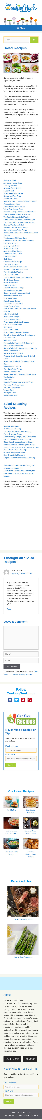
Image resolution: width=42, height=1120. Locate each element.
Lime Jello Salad (10, 285)
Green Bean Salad (11, 283)
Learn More (12, 1059)
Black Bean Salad (10, 199)
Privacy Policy (31, 1115)
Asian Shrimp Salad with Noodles (16, 332)
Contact (30, 1059)
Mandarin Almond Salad (13, 296)
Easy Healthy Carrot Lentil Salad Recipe (19, 222)
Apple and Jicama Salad (13, 183)
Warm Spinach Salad (11, 351)
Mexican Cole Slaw (11, 248)
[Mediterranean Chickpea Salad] (13, 828)
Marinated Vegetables (12, 387)
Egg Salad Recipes (11, 264)
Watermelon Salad (10, 395)
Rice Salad (8, 327)
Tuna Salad (8, 380)
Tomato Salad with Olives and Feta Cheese (20, 374)
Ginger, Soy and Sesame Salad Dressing (19, 458)
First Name (10, 754)
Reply (9, 609)
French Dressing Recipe (13, 434)
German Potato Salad (12, 319)
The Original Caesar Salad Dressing (17, 431)
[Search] (34, 40)
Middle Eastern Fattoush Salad (15, 267)
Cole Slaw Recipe (10, 243)
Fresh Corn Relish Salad (13, 254)
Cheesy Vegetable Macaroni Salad (17, 293)
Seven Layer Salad (11, 330)
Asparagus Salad (10, 186)
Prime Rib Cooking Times (23, 919)
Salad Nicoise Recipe (12, 301)
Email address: (11, 746)
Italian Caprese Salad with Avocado (17, 214)
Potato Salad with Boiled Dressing (16, 322)
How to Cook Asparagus (23, 957)
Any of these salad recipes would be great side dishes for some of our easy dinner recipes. (19, 473)
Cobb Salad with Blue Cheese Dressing (18, 241)
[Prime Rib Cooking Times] (22, 915)
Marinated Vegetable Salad (14, 385)
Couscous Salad (10, 256)
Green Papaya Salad (11, 306)
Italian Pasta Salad (11, 314)
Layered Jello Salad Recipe (14, 288)
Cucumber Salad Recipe (13, 262)
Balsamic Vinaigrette (11, 426)
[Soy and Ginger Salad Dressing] (32, 828)
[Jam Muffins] (13, 807)
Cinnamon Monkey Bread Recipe (30, 854)
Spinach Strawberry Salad (13, 353)
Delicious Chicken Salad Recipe (16, 228)
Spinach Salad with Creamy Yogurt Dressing (20, 348)
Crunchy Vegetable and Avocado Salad (18, 382)
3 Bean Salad (9, 191)
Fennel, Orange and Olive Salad (16, 269)
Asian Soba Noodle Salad (13, 304)
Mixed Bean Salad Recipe (13, 193)
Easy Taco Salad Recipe (13, 369)
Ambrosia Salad (10, 180)
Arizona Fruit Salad (11, 275)
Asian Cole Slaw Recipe (13, 251)
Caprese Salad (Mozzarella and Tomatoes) (20, 212)
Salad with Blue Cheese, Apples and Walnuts (20, 201)
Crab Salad (8, 259)
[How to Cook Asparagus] (22, 953)
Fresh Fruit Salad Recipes (13, 272)
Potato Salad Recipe (11, 317)
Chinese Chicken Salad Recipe (15, 230)
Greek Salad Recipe (11, 280)
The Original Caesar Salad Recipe (16, 217)
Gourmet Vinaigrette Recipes (15, 452)
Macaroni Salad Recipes (13, 290)
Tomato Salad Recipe (12, 372)
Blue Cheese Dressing (12, 429)
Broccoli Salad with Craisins (14, 207)
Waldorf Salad (9, 390)
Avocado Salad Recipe (12, 188)
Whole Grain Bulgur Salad (13, 209)
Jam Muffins (11, 810)
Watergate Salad (10, 393)
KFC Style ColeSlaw (11, 246)
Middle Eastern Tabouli (12, 366)
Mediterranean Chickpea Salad (15, 238)
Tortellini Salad (9, 377)
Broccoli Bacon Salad (12, 204)
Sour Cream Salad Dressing (14, 455)
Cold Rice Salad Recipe (13, 324)
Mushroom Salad (10, 298)
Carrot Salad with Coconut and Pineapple (19, 220)
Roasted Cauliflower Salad (14, 225)
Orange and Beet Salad (12, 196)
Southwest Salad (10, 340)
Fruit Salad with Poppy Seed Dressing (18, 277)
